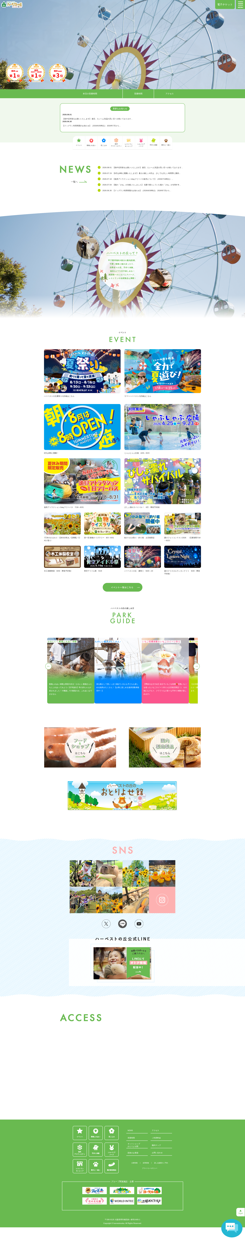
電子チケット (225, 4)
